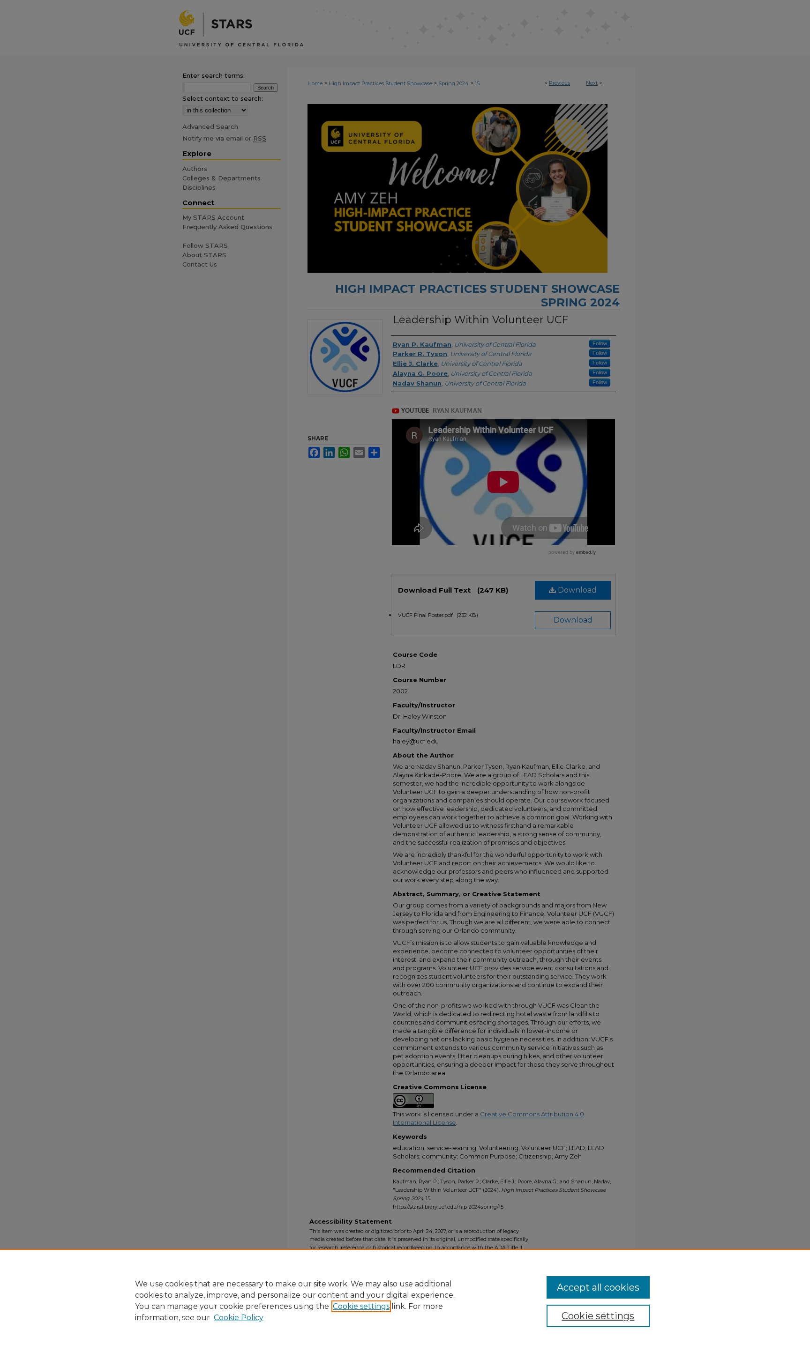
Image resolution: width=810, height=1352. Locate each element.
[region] (405, 1300)
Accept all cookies (598, 1287)
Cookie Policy (238, 1317)
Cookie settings (361, 1306)
